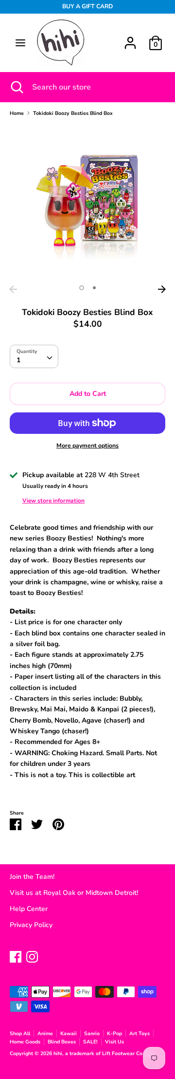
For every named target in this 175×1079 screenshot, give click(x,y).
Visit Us (114, 1041)
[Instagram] (32, 955)
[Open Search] (16, 87)
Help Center (29, 908)
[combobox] (34, 356)
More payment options (87, 445)
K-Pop (114, 1033)
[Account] (130, 38)
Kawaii (68, 1033)
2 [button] (94, 287)
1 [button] (81, 287)
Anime (45, 1033)
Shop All (20, 1033)
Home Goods (25, 1041)
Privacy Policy (31, 925)
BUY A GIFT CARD (87, 6)
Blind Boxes (62, 1041)
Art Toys (139, 1033)
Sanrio (92, 1033)
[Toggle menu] (20, 43)
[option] (87, 202)
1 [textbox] (18, 360)
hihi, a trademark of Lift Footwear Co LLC (104, 1053)
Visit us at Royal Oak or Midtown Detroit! (74, 892)
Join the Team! (32, 876)
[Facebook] (15, 955)
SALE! (90, 1041)
